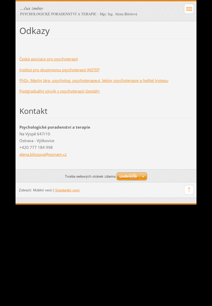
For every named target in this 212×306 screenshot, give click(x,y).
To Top (189, 190)
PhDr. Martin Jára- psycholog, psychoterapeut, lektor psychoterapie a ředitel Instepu (93, 80)
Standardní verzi (67, 190)
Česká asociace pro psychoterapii (48, 58)
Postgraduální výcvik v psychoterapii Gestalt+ (59, 91)
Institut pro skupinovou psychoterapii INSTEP (59, 69)
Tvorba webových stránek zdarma (90, 176)
